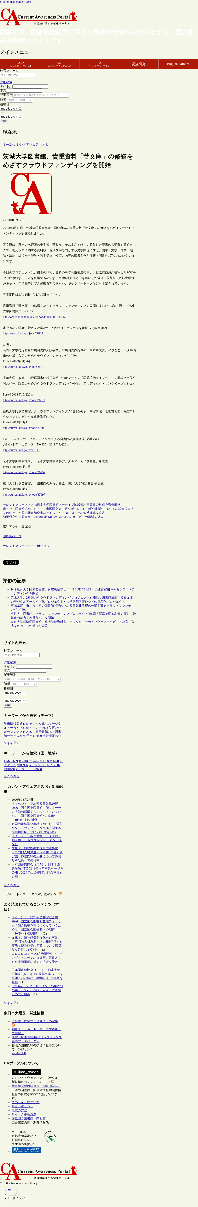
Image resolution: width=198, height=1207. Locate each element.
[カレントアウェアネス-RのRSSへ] (60, 894)
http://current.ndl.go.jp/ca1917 (21, 450)
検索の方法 (19, 1110)
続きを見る (11, 743)
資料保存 (102, 504)
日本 (40, 504)
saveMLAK (19, 1053)
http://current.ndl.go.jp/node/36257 (24, 472)
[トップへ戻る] (1, 1206)
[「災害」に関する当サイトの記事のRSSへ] (13, 1025)
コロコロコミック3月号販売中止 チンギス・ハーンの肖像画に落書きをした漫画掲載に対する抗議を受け (37, 957)
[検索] (1, 79)
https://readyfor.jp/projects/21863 (23, 333)
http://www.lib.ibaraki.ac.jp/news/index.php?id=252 (34, 316)
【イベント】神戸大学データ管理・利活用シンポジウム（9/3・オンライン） (37, 840)
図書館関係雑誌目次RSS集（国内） (36, 1086)
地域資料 (80, 504)
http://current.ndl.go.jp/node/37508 (24, 427)
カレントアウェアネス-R (20, 504)
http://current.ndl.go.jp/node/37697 (24, 494)
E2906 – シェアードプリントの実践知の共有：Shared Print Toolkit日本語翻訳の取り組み (37, 990)
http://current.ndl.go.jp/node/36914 (24, 400)
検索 (4, 121)
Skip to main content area (15, 1)
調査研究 (139, 64)
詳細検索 (6, 82)
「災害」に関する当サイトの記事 (35, 1021)
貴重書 (91, 504)
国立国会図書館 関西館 (29, 1118)
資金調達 (114, 504)
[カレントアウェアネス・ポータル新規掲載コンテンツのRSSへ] (52, 1082)
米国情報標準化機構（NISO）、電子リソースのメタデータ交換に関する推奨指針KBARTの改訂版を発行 (37, 828)
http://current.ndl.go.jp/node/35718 (24, 366)
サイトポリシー (22, 1106)
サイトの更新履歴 (24, 1114)
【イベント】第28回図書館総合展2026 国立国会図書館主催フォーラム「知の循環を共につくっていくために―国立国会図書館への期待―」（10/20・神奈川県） (36, 812)
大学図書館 (51, 504)
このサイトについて (25, 1102)
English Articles (178, 64)
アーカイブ (66, 504)
